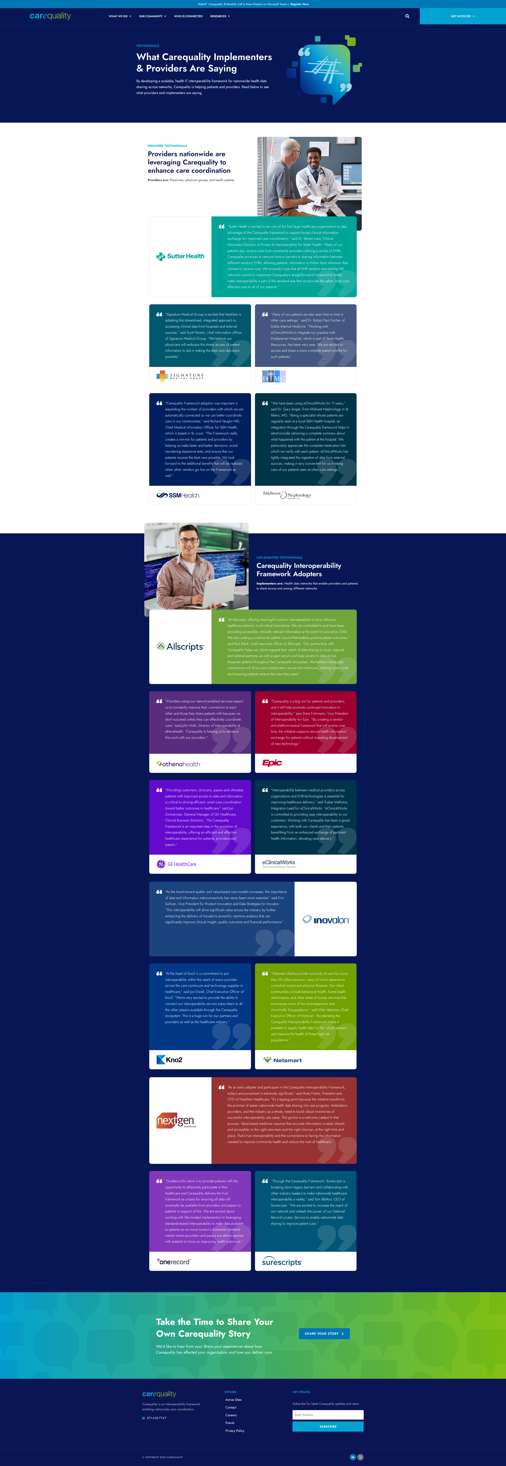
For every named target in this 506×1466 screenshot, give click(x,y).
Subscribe (328, 1426)
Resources (218, 16)
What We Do (118, 16)
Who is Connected (188, 16)
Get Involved (461, 16)
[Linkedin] (353, 1457)
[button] (407, 16)
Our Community (150, 16)
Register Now (300, 4)
